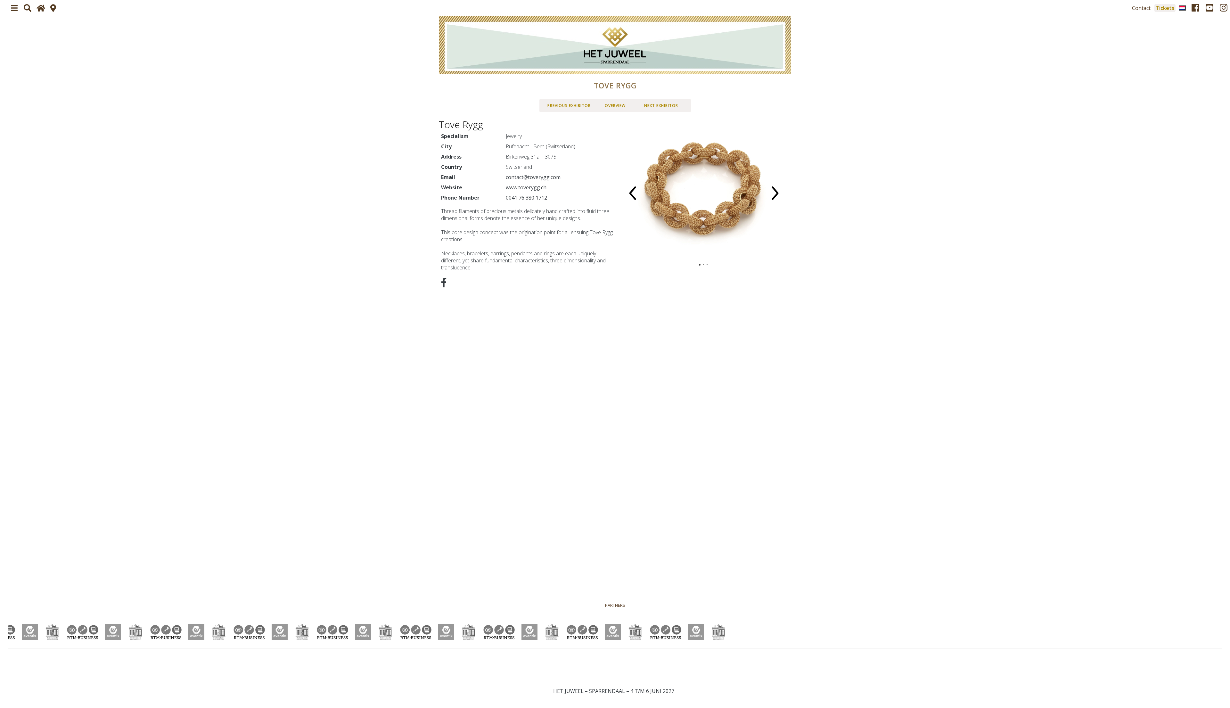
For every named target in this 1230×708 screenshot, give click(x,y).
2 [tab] (703, 264)
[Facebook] (1195, 7)
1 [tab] (700, 265)
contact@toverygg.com (533, 177)
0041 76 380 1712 (526, 197)
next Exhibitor (661, 105)
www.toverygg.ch (526, 187)
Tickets (1165, 8)
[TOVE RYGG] (615, 45)
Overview (615, 105)
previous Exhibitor (569, 105)
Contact (1141, 8)
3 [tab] (707, 264)
